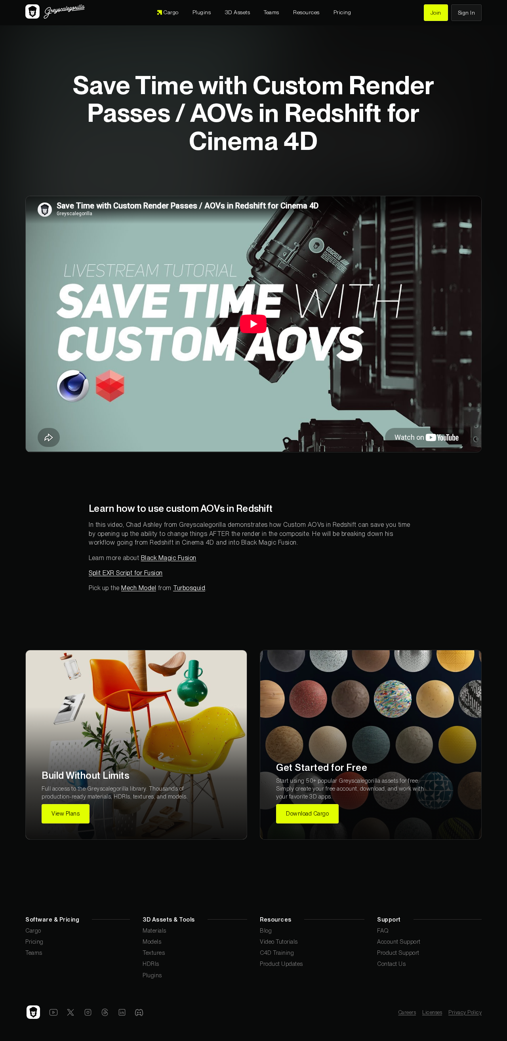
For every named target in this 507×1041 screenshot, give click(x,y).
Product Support (398, 952)
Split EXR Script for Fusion (126, 573)
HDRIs (151, 963)
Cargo (33, 930)
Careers (407, 1012)
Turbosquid (189, 588)
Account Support (399, 941)
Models (152, 941)
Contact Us (391, 963)
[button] (238, 12)
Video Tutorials (279, 941)
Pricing (34, 941)
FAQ (383, 930)
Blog (266, 930)
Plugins (152, 975)
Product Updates (281, 963)
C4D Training (277, 952)
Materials (154, 930)
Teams (33, 952)
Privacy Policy (465, 1012)
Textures (154, 952)
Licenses (432, 1012)
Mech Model (138, 588)
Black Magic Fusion (168, 558)
